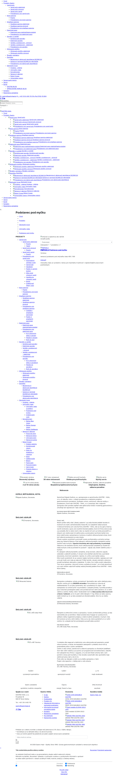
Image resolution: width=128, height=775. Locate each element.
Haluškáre (29, 267)
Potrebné (60, 763)
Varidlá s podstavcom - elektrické (21, 45)
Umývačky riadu (15, 70)
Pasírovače (29, 463)
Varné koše (29, 265)
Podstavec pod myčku (26, 233)
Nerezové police (31, 440)
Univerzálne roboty (16, 78)
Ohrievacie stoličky (25, 371)
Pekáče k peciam (31, 338)
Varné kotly (23, 240)
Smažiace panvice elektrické (19, 24)
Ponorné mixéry (31, 465)
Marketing (70, 765)
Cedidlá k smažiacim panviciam (29, 313)
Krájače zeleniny (31, 444)
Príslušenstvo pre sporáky (19, 47)
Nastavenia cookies (50, 718)
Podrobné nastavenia (104, 750)
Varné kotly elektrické (17, 7)
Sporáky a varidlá (25, 342)
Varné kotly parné (16, 11)
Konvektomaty (15, 72)
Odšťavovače (30, 458)
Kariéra (46, 697)
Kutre (28, 456)
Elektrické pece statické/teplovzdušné (23, 32)
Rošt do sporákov (32, 369)
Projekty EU (48, 701)
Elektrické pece (24, 323)
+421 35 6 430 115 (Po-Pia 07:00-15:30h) (32, 96)
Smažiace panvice (25, 296)
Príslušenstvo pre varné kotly (20, 13)
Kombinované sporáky (17, 38)
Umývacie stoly (31, 438)
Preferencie (71, 763)
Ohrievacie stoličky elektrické (20, 51)
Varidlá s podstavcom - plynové (21, 43)
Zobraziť (43, 260)
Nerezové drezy (31, 436)
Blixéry (28, 461)
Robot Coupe (14, 76)
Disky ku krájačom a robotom (29, 452)
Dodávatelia (48, 699)
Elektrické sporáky (16, 41)
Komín (28, 281)
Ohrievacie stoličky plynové (19, 53)
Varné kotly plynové (17, 9)
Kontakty (47, 711)
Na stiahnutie (48, 716)
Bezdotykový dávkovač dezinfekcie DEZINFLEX (26, 59)
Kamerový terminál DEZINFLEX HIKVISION (24, 61)
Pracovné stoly (31, 433)
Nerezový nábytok (16, 74)
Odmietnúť (64, 774)
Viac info (64, 772)
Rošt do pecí (30, 340)
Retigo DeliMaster (32, 429)
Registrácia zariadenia (51, 713)
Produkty (22, 220)
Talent (28, 246)
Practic (12, 18)
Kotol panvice (23, 287)
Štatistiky (60, 765)
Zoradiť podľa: (45, 239)
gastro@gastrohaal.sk (9, 96)
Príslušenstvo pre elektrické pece (21, 34)
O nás (46, 695)
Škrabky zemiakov (25, 381)
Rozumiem (93, 750)
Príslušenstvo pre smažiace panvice (22, 28)
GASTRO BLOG (12, 86)
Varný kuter (30, 467)
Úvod (21, 216)
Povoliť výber (64, 770)
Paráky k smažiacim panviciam (29, 319)
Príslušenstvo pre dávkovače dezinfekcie (23, 63)
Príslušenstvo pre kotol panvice (20, 20)
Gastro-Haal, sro (95, 695)
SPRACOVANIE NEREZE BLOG (17, 88)
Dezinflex (22, 383)
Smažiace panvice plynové (19, 26)
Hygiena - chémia (16, 68)
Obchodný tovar (24, 225)
